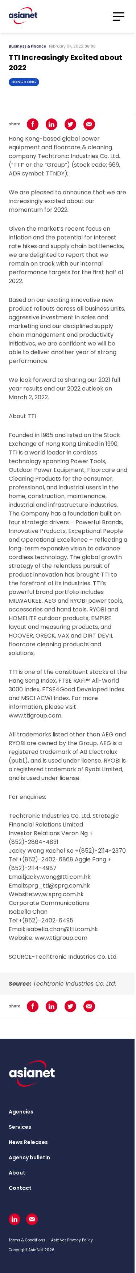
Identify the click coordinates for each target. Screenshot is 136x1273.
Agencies (21, 1111)
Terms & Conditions (27, 1240)
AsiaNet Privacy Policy (72, 1240)
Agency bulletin (29, 1157)
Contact (20, 1188)
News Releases (28, 1142)
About (17, 1172)
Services (20, 1127)
